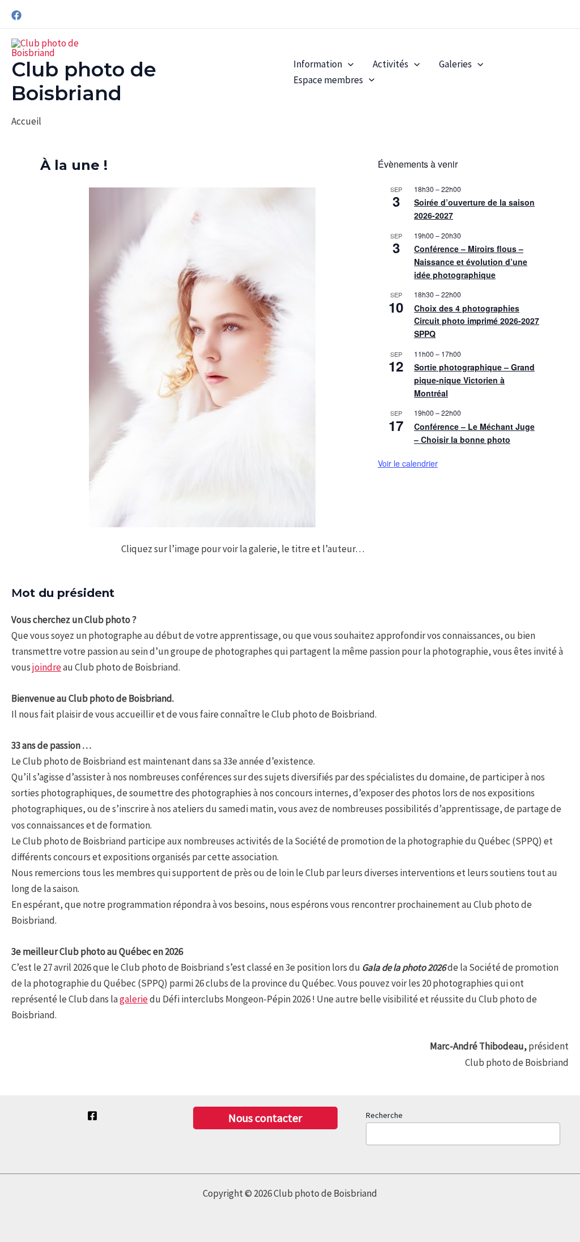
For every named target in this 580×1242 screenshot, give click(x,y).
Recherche (384, 1115)
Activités (390, 64)
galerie (134, 999)
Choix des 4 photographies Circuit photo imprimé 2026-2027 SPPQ (476, 320)
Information (317, 64)
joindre (46, 667)
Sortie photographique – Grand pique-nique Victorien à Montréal (474, 379)
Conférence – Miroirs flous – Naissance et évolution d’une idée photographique (470, 261)
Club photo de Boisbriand (83, 81)
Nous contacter (265, 1118)
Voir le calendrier (408, 463)
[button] (347, 64)
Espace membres (328, 80)
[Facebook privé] (92, 1116)
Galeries (455, 64)
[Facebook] (16, 15)
